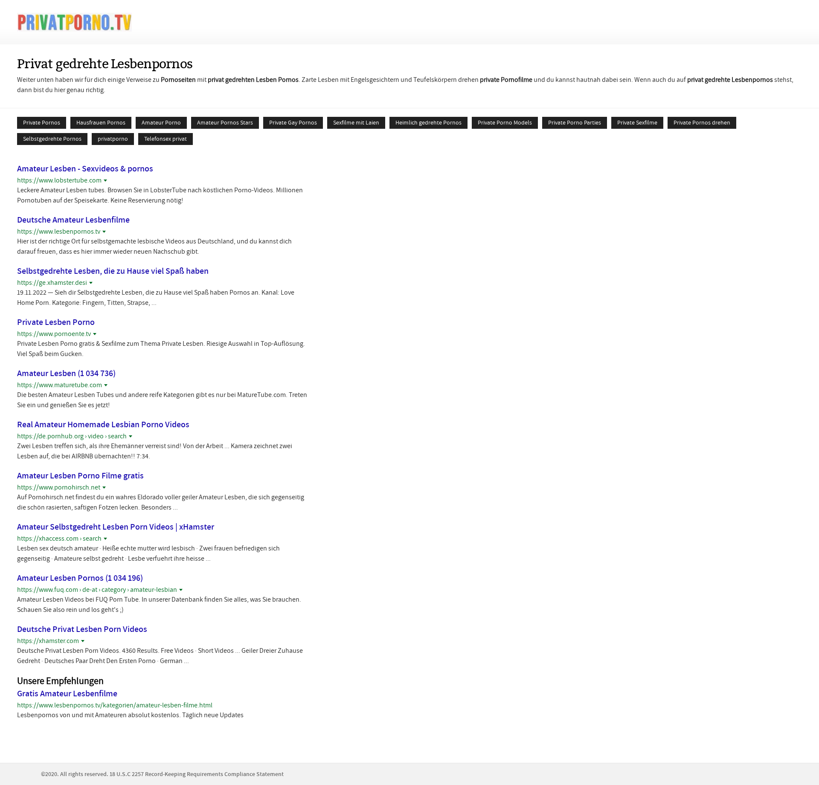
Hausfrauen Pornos (100, 123)
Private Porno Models (505, 123)
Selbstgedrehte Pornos (52, 139)
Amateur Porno (161, 123)
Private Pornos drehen (702, 123)
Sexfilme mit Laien (356, 123)
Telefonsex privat (165, 139)
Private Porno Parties (574, 123)
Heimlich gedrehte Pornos (428, 123)
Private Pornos (41, 123)
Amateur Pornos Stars (225, 123)
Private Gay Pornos (293, 123)
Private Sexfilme (637, 123)
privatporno (113, 139)
